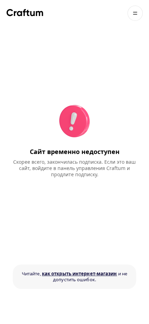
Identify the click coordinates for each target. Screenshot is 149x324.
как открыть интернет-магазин (79, 273)
